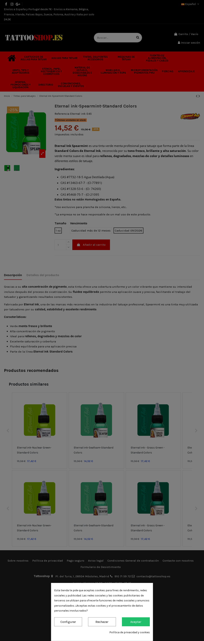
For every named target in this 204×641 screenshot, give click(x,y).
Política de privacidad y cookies (129, 632)
